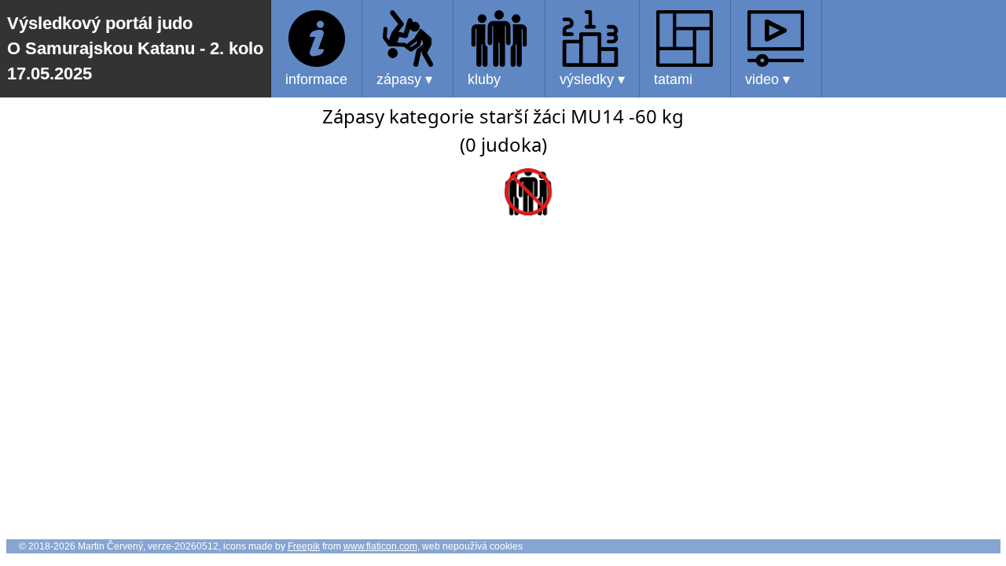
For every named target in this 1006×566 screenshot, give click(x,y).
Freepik (304, 546)
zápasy (404, 79)
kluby (484, 79)
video (767, 79)
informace (316, 79)
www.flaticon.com (380, 546)
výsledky (592, 79)
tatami (673, 79)
